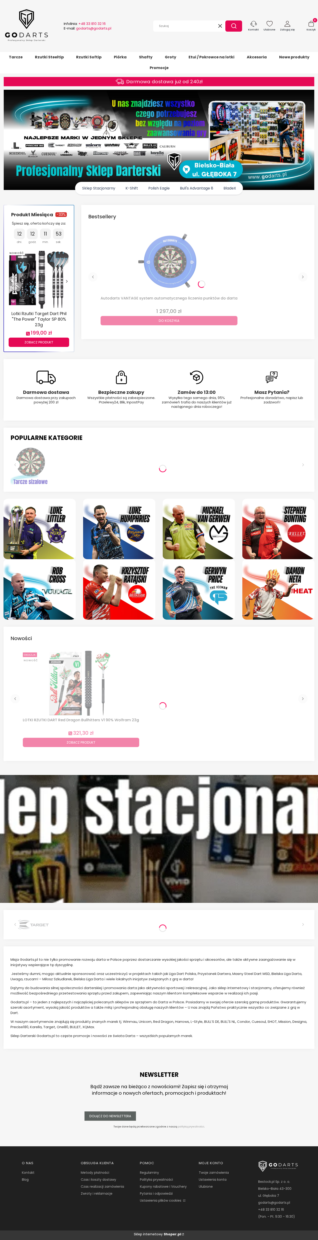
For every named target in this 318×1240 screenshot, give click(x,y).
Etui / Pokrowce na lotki (211, 57)
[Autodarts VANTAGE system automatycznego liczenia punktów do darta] (169, 261)
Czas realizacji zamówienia (102, 1186)
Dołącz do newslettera (110, 1116)
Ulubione (206, 1186)
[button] (233, 26)
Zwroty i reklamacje (96, 1193)
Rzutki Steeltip (49, 57)
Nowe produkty (294, 57)
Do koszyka (169, 320)
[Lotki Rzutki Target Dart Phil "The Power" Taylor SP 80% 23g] (39, 279)
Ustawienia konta (213, 1179)
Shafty (145, 57)
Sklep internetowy (157, 1234)
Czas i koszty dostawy (98, 1179)
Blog (25, 1179)
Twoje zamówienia (214, 1172)
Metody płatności (95, 1172)
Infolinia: (85, 23)
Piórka (120, 57)
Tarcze (16, 57)
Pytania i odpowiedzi (156, 1193)
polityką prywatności (191, 1126)
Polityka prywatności (156, 1179)
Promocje (159, 67)
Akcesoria (257, 57)
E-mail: (87, 28)
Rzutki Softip (88, 57)
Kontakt (28, 1172)
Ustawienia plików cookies (161, 1200)
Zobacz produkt (38, 342)
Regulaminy (149, 1172)
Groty (170, 57)
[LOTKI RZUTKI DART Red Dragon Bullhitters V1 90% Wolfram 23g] (81, 683)
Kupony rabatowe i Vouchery (163, 1186)
